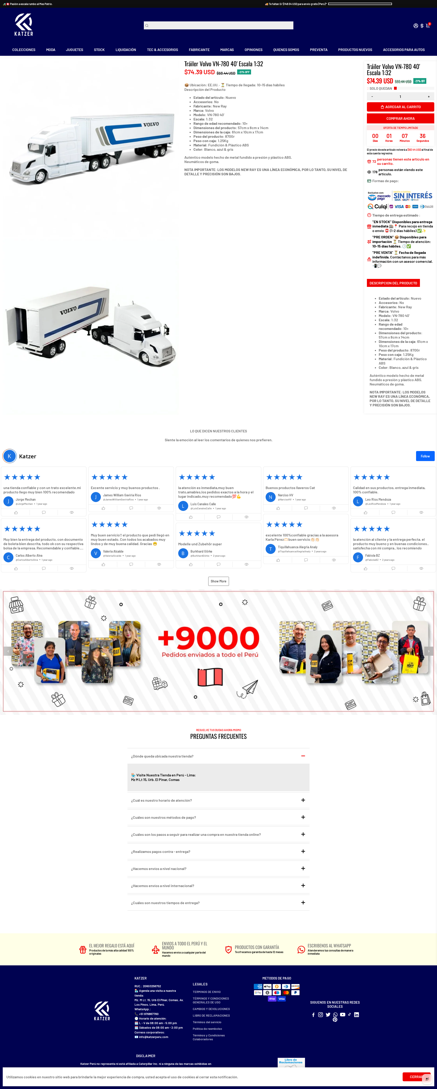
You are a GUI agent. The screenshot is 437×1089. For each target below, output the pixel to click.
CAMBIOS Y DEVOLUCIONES (211, 1009)
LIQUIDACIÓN (126, 49)
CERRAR (416, 1076)
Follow (425, 456)
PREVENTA (319, 49)
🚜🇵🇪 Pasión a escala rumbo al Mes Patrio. (28, 3)
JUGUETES (74, 49)
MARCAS (227, 49)
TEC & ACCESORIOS (162, 49)
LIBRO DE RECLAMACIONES (211, 1015)
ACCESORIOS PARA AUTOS (404, 49)
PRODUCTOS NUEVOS (355, 49)
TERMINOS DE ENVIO (207, 992)
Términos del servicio (207, 1022)
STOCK (99, 49)
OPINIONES (253, 49)
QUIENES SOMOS (286, 49)
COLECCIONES (23, 49)
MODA (50, 49)
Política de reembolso (207, 1028)
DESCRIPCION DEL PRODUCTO (393, 283)
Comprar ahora (400, 118)
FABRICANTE (199, 49)
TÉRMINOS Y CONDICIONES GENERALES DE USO (211, 1000)
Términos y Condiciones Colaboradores (209, 1037)
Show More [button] (218, 581)
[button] (43, 491)
